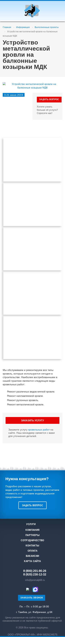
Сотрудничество (32, 540)
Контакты (32, 545)
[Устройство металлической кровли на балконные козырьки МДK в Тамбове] (32, 204)
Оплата (32, 550)
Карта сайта (32, 561)
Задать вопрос (32, 505)
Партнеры (32, 535)
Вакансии (32, 556)
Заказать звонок (31, 597)
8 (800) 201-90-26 (34, 570)
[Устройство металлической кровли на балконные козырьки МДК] (32, 84)
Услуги (31, 524)
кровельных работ (39, 429)
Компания (32, 530)
